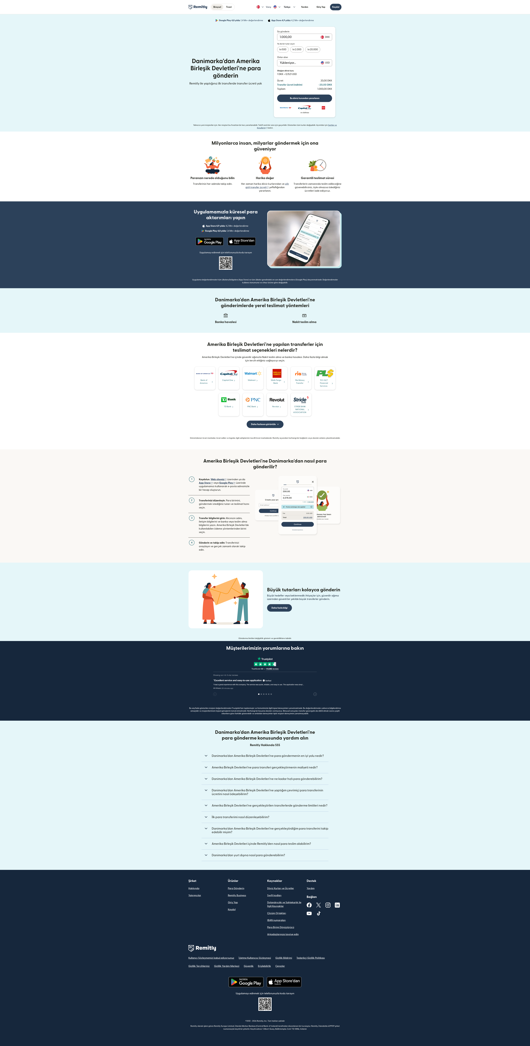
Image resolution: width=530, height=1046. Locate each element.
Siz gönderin (283, 32)
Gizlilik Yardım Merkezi (226, 966)
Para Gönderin (236, 888)
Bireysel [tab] (217, 7)
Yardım (304, 7)
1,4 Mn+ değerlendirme (241, 20)
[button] (260, 7)
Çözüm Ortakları (276, 913)
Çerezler (280, 966)
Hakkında (193, 888)
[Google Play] (210, 241)
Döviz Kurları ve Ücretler (280, 888)
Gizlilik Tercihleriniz (199, 966)
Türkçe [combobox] (287, 7)
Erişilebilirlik (264, 966)
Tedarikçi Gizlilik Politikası (310, 958)
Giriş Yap (320, 7)
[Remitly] (198, 7)
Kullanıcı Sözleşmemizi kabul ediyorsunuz (211, 958)
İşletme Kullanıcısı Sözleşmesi (255, 958)
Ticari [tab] (229, 7)
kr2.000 (297, 49)
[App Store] (242, 241)
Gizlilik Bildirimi (283, 958)
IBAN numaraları (276, 920)
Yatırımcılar (194, 895)
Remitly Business (237, 895)
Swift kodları (274, 895)
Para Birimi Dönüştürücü (280, 927)
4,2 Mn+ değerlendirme (292, 20)
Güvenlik (249, 966)
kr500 (282, 49)
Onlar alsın (282, 57)
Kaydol (335, 7)
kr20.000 (313, 49)
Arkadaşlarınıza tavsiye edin (283, 934)
